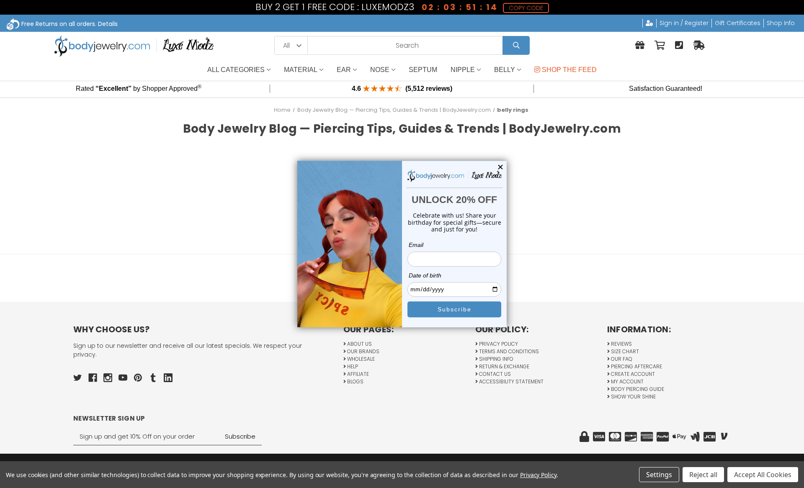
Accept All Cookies (762, 474)
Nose (379, 69)
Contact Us (494, 374)
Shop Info (781, 23)
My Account (627, 381)
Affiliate (357, 374)
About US (359, 343)
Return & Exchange (503, 366)
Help (352, 366)
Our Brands (362, 351)
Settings (659, 474)
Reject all (703, 474)
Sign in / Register (684, 23)
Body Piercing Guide (637, 389)
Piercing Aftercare (636, 366)
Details (108, 24)
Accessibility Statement (511, 381)
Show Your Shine (633, 396)
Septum (423, 69)
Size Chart (624, 351)
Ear (344, 69)
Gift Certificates (737, 23)
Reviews (621, 343)
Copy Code (526, 8)
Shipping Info (495, 358)
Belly (504, 69)
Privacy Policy (498, 343)
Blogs (354, 381)
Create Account (632, 374)
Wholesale (360, 358)
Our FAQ (621, 358)
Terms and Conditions (508, 351)
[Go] (516, 45)
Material (300, 69)
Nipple (463, 69)
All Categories (236, 69)
